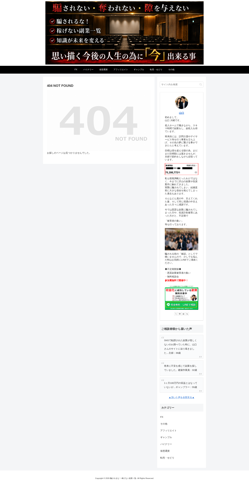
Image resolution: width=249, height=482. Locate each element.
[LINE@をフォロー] (179, 314)
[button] (200, 84)
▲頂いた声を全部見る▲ (181, 397)
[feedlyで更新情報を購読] (183, 314)
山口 (181, 113)
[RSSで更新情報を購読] (187, 314)
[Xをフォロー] (176, 314)
